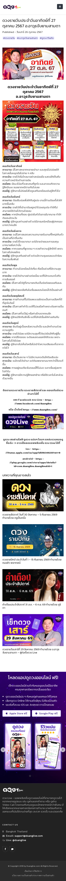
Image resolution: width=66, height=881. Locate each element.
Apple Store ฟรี (18, 713)
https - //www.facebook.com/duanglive (34, 401)
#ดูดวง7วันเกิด (47, 38)
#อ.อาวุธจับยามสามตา (27, 38)
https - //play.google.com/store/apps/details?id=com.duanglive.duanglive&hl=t (33, 462)
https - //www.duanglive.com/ (40, 409)
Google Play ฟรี (48, 713)
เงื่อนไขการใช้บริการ (33, 871)
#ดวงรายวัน (9, 38)
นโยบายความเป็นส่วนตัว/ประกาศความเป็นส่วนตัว (33, 875)
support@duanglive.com (29, 836)
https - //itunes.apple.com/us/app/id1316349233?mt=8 (33, 450)
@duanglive (19, 840)
